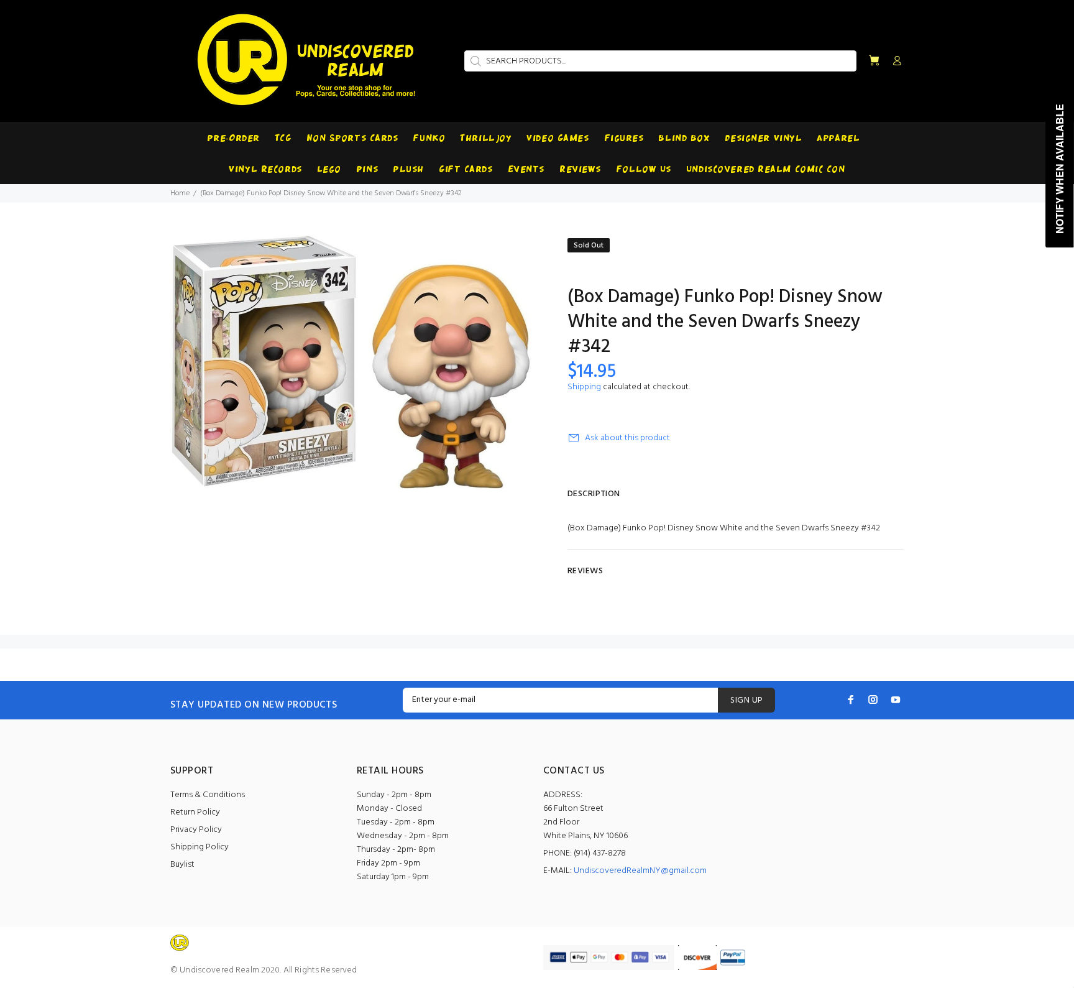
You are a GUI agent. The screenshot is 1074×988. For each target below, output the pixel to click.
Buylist (182, 864)
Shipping (584, 387)
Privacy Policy (196, 830)
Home (180, 193)
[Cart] (874, 61)
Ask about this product (627, 438)
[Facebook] (851, 699)
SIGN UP (746, 700)
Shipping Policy (199, 847)
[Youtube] (896, 699)
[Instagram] (873, 699)
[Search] (474, 61)
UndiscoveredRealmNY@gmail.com (640, 871)
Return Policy (195, 812)
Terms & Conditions (207, 795)
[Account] (894, 61)
